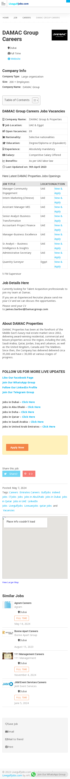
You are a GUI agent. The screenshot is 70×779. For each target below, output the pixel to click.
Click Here (29, 402)
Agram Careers (22, 603)
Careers (26, 17)
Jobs (20, 496)
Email (11, 731)
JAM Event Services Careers (30, 682)
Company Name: (12, 87)
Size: (5, 81)
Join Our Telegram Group (18, 392)
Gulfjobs (46, 492)
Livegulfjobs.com (12, 775)
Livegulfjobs (16, 505)
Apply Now (17, 447)
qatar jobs (46, 505)
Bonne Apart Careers (26, 631)
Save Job (13, 724)
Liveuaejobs (31, 505)
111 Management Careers (29, 654)
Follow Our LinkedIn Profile (19, 387)
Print (10, 747)
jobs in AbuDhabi (34, 496)
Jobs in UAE (19, 501)
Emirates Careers (30, 492)
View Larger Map (10, 582)
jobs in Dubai (53, 496)
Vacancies (9, 510)
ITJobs (12, 496)
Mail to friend (15, 739)
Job (15, 17)
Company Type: (11, 76)
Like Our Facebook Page (17, 377)
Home (6, 17)
